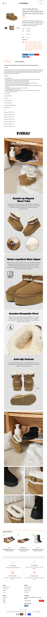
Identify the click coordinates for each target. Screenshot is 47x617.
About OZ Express (6, 587)
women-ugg (36, 49)
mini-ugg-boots (31, 45)
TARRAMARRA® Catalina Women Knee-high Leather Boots (38, 550)
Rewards (4, 602)
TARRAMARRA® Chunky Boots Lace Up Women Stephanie (9, 550)
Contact (4, 592)
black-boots (35, 43)
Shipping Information (19, 61)
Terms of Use (5, 588)
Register (42, 0)
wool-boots (40, 49)
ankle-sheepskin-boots (34, 41)
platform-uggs (36, 45)
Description (7, 61)
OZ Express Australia (30, 611)
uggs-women (31, 47)
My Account (5, 597)
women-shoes (30, 49)
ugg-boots (31, 46)
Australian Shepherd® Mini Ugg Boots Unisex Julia (23, 550)
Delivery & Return (27, 588)
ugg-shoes (27, 47)
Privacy (4, 590)
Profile (4, 599)
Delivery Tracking (27, 590)
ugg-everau (41, 46)
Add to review (24, 17)
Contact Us (25, 609)
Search (21, 609)
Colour (23, 28)
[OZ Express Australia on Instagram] (27, 606)
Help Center (26, 592)
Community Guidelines (28, 587)
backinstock (30, 43)
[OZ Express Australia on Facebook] (25, 606)
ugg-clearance (35, 46)
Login (39, 0)
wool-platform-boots (28, 50)
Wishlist (4, 600)
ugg (40, 45)
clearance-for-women (33, 44)
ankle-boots (27, 41)
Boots (28, 39)
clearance (27, 44)
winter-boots (37, 47)
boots (39, 43)
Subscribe (41, 600)
